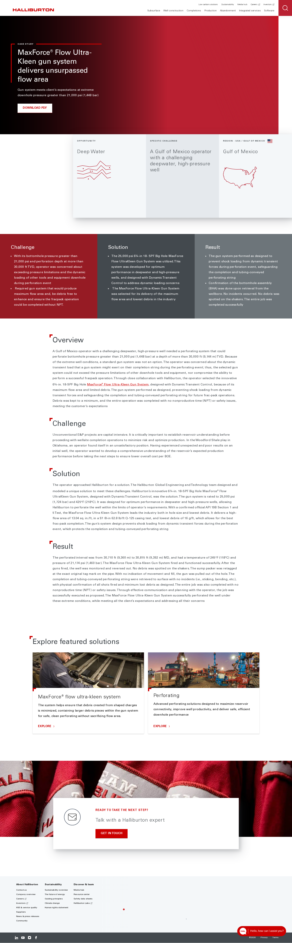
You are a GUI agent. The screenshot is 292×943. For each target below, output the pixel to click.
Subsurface (153, 11)
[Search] (285, 8)
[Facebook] (36, 938)
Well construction (173, 11)
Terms (275, 938)
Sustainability (227, 5)
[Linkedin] (16, 938)
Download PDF (35, 108)
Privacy (264, 938)
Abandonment (228, 11)
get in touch (111, 833)
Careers (254, 5)
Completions (194, 11)
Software (269, 11)
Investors (267, 5)
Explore (45, 726)
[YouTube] (23, 938)
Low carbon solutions (208, 5)
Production (210, 11)
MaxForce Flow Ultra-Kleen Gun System (118, 384)
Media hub (242, 5)
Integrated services (250, 11)
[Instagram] (29, 938)
